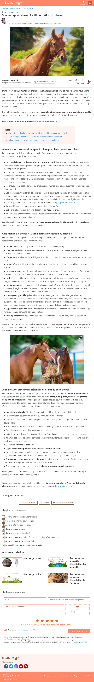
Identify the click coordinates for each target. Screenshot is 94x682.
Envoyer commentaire (79, 631)
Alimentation (16, 8)
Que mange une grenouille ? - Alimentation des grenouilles (78, 563)
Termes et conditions (63, 676)
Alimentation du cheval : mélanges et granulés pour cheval (34, 140)
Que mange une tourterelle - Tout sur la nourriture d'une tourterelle (32, 537)
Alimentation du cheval (46, 121)
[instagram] (16, 666)
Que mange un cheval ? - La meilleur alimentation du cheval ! (35, 137)
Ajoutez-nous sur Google (45, 81)
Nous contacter (49, 676)
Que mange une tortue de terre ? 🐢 (20, 541)
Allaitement (44, 502)
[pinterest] (26, 666)
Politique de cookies (10, 680)
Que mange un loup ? (34, 558)
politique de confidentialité (27, 630)
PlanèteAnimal (6, 8)
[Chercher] (90, 3)
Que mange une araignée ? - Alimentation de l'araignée (77, 579)
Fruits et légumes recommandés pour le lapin (23, 545)
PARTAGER (83, 5)
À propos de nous (36, 676)
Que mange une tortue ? (15, 529)
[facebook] (6, 666)
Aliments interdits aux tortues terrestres (21, 517)
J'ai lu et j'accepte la (21, 630)
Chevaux (80, 83)
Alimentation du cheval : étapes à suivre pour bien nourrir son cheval (37, 133)
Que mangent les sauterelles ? (17, 533)
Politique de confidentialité (81, 676)
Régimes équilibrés (28, 8)
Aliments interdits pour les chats (18, 525)
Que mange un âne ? (33, 574)
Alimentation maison (28, 502)
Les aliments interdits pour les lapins (20, 521)
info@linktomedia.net (80, 643)
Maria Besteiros (15, 23)
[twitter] (11, 666)
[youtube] (21, 666)
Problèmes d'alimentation (63, 502)
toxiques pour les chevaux (64, 202)
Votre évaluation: (28, 625)
